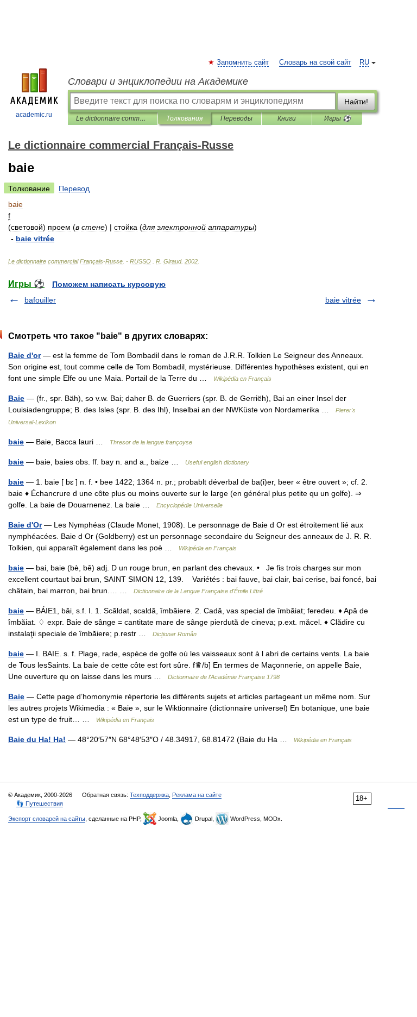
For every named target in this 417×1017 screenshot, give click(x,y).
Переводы (236, 118)
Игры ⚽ (337, 118)
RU (364, 62)
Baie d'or (24, 355)
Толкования (184, 118)
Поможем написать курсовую (109, 284)
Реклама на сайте (197, 795)
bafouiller (40, 300)
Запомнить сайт (243, 62)
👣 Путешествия (39, 803)
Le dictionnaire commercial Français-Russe (112, 118)
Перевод (74, 188)
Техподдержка (149, 795)
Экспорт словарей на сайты (46, 818)
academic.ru (34, 114)
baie (16, 441)
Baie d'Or (25, 524)
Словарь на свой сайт (315, 62)
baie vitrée (343, 300)
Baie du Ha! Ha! (37, 739)
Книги (286, 118)
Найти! (356, 101)
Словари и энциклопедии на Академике (158, 81)
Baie (16, 398)
